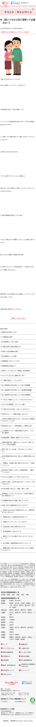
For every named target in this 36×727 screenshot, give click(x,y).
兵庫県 (3, 635)
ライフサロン (4, 701)
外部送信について (8, 670)
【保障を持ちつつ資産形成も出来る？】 (14, 517)
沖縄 (27, 595)
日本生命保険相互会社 (6, 711)
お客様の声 (6, 656)
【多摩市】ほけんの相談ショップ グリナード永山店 (14, 32)
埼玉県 (3, 617)
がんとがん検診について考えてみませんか (15, 477)
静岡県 (3, 625)
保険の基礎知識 (8, 652)
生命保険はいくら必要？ (9, 356)
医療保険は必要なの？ (9, 366)
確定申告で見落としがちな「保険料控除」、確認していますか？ (18, 471)
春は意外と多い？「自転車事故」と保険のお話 (16, 426)
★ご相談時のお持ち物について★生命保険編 (16, 395)
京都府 (3, 632)
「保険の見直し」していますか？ (12, 380)
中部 (13, 595)
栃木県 (3, 620)
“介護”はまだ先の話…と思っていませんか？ (16, 409)
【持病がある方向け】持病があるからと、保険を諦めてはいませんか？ (18, 511)
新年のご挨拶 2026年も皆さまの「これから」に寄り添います (18, 483)
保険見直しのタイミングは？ (11, 361)
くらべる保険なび (29, 712)
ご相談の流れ (25, 648)
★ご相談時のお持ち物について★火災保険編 (16, 385)
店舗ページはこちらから (18, 318)
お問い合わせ (7, 674)
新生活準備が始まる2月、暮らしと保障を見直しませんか (18, 457)
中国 (22, 595)
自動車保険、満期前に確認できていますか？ (16, 437)
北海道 (3, 595)
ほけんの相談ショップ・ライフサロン (10, 7)
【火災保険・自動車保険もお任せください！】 (16, 543)
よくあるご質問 (26, 652)
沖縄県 (3, 637)
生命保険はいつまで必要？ (10, 342)
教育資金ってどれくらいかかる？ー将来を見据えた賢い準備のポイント (18, 494)
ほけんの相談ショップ (20, 701)
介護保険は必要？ (7, 337)
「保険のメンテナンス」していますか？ (14, 522)
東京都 (3, 603)
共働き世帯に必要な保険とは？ (12, 346)
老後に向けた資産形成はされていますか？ (15, 505)
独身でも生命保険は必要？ (10, 351)
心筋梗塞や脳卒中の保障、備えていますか (15, 500)
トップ (5, 644)
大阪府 (3, 627)
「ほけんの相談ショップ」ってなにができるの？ (17, 399)
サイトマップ (25, 670)
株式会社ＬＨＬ (4, 712)
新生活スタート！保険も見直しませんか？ (15, 414)
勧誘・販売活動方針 (9, 665)
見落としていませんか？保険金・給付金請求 (16, 371)
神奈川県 (4, 610)
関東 (8, 595)
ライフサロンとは (8, 648)
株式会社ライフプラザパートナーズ (23, 714)
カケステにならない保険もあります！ (14, 375)
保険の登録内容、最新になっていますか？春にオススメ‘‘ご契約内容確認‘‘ (18, 443)
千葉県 (3, 612)
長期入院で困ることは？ (9, 332)
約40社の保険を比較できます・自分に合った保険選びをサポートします (18, 420)
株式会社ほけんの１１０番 (7, 714)
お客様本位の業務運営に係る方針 (28, 665)
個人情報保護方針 (26, 660)
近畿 (17, 595)
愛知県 (3, 622)
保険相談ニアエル (20, 712)
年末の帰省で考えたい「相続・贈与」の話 (15, 489)
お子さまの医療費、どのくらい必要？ (14, 404)
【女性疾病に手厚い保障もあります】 (14, 526)
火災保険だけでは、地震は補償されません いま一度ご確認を (18, 432)
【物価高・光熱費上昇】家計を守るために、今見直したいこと (18, 464)
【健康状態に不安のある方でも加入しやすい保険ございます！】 (18, 549)
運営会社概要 (25, 656)
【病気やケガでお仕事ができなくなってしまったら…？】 (17, 537)
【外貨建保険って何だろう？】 (12, 531)
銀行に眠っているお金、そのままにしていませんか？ (17, 450)
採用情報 (6, 660)
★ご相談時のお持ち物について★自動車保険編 (16, 390)
